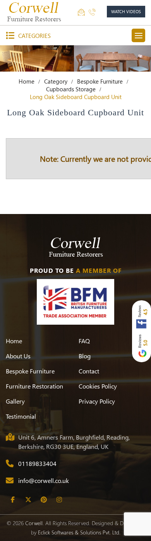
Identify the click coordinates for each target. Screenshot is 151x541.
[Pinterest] (43, 500)
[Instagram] (59, 500)
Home (26, 81)
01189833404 (37, 463)
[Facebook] (12, 500)
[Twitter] (28, 500)
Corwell (34, 523)
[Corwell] (35, 11)
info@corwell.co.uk (43, 480)
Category (55, 81)
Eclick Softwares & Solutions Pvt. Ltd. (79, 532)
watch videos (126, 11)
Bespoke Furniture (100, 81)
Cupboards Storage (71, 89)
